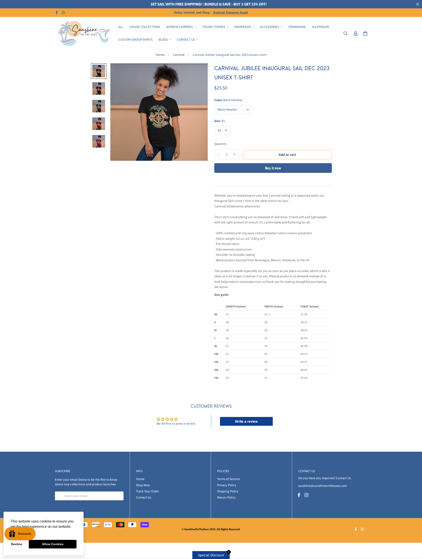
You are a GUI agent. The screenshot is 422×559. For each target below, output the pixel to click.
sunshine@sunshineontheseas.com (322, 486)
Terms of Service (228, 479)
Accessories (269, 27)
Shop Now (143, 485)
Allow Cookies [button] (53, 544)
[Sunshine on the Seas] (83, 33)
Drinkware (297, 27)
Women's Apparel (179, 27)
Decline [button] (16, 544)
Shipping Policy (227, 491)
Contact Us (186, 39)
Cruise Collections (144, 27)
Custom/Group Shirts (135, 39)
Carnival (178, 55)
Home (160, 55)
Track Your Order (147, 491)
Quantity (220, 144)
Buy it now (273, 168)
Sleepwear (320, 27)
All (120, 27)
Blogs (163, 39)
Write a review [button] (246, 421)
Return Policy (226, 497)
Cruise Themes (213, 27)
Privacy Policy (226, 485)
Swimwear (242, 27)
